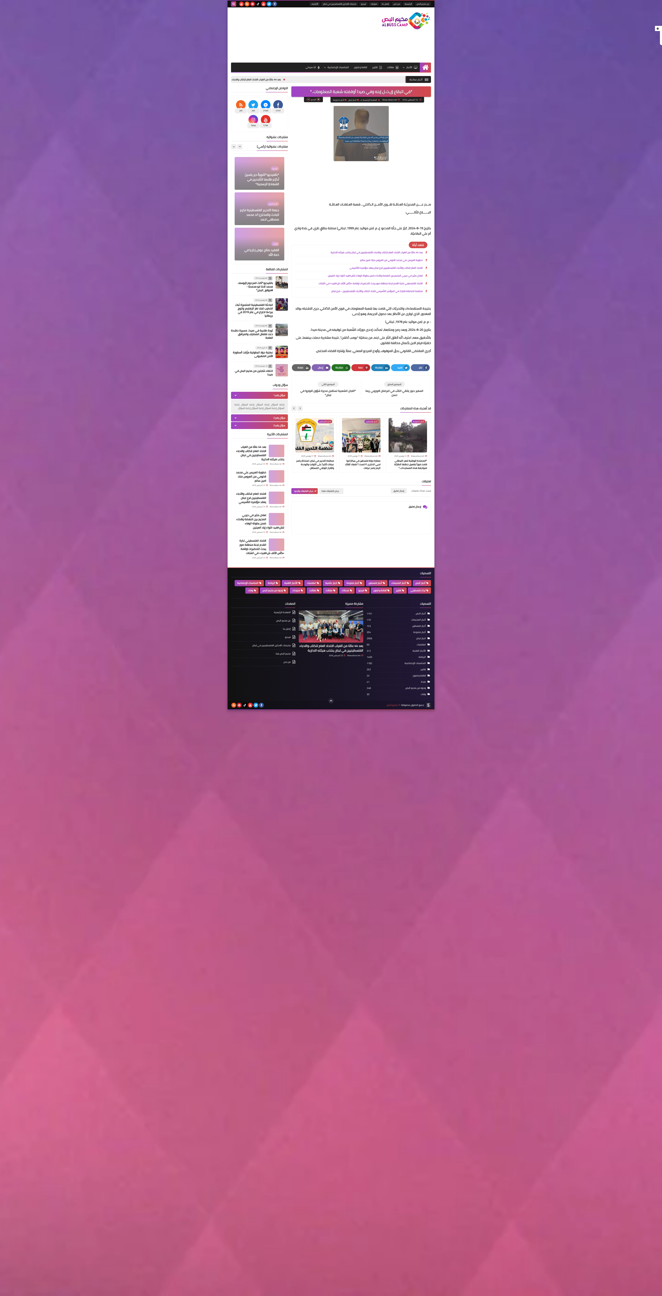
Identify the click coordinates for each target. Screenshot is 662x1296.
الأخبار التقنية (291, 583)
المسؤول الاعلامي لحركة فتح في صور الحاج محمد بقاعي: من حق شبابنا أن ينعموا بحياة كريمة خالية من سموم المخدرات (260, 245)
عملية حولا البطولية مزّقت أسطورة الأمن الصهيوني (253, 354)
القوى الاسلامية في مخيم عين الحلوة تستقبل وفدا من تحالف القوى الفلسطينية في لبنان (260, 212)
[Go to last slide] (300, 408)
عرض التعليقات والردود (303, 491)
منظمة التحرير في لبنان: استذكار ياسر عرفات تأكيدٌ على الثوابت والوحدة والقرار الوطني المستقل (315, 464)
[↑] (331, 700)
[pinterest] (252, 4)
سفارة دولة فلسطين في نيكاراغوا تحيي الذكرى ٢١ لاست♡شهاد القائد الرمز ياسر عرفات (362, 464)
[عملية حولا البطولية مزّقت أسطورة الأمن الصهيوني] (281, 352)
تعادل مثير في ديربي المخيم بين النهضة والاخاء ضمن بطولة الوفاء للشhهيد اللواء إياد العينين (375, 275)
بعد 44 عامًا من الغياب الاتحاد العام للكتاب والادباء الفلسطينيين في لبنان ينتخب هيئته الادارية (330, 79)
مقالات (390, 67)
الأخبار (409, 67)
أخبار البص (420, 583)
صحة (423, 681)
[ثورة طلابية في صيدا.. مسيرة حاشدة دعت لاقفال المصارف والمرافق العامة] (281, 330)
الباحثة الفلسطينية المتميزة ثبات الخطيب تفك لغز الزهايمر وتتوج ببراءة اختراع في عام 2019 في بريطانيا (254, 310)
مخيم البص (392, 705)
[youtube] (263, 4)
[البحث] (233, 4)
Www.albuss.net (353, 655)
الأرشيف (314, 4)
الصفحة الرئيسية (370, 100)
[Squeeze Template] (428, 705)
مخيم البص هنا (283, 653)
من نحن (396, 4)
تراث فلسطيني (417, 590)
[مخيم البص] (406, 21)
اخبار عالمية (331, 583)
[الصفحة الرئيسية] (425, 67)
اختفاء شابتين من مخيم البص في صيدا (254, 372)
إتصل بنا (385, 4)
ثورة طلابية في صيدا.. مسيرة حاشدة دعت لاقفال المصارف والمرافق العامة (252, 334)
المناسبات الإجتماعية (338, 67)
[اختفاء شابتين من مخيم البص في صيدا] (281, 370)
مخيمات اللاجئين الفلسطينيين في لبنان (339, 4)
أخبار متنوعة (338, 100)
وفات (250, 590)
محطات (345, 590)
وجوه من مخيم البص (272, 590)
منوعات (296, 590)
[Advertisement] (294, 35)
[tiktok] (258, 4)
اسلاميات (311, 583)
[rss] (247, 4)
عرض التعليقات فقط (330, 491)
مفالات (328, 590)
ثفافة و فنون (360, 67)
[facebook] (274, 4)
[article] (328, 389)
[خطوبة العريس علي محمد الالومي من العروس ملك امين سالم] (276, 476)
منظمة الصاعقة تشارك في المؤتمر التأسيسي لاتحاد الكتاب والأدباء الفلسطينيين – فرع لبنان (377, 291)
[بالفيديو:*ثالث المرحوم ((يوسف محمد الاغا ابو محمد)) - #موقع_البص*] (281, 282)
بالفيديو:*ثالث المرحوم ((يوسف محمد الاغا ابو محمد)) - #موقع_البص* (255, 286)
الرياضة (271, 583)
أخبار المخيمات (398, 583)
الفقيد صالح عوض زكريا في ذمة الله (261, 182)
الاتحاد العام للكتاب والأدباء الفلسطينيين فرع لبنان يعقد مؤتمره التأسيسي (386, 268)
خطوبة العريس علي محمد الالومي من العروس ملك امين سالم (241, 79)
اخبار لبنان (352, 100)
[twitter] (269, 4)
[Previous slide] (239, 146)
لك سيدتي (310, 67)
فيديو (363, 4)
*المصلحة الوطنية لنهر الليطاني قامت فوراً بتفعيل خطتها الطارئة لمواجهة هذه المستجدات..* (410, 464)
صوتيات (374, 4)
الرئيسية (408, 4)
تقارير (375, 67)
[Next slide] (294, 408)
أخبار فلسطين (375, 583)
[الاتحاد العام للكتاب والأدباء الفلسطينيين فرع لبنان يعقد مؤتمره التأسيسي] (276, 498)
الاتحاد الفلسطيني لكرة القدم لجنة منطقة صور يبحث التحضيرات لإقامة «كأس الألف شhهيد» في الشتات (371, 283)
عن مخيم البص (423, 4)
